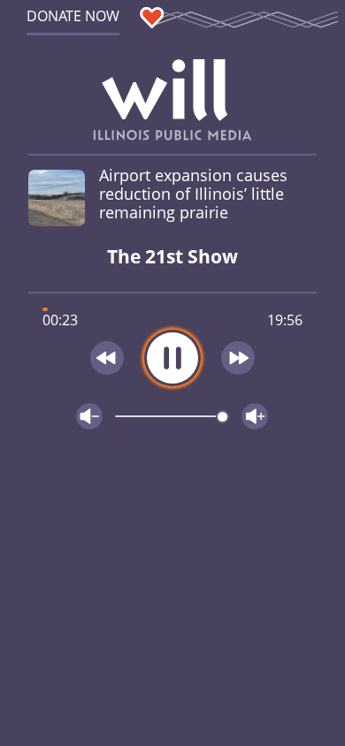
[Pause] (172, 358)
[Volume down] (89, 416)
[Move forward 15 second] (239, 358)
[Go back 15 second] (107, 358)
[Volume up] (254, 416)
